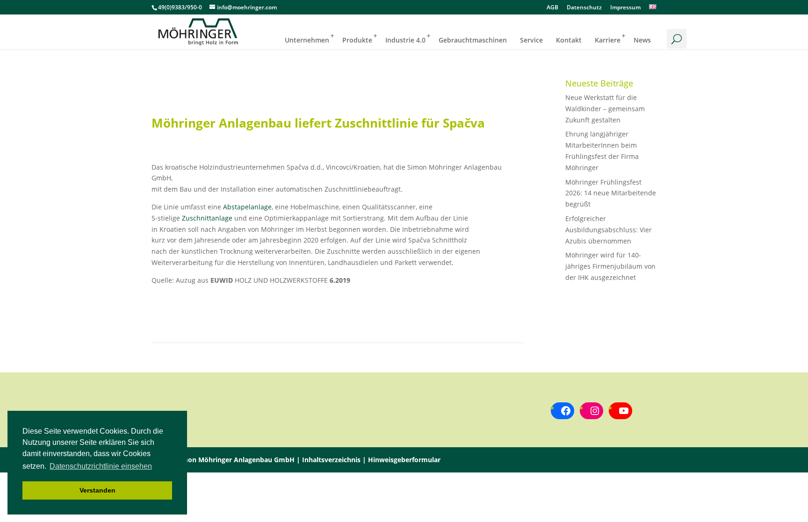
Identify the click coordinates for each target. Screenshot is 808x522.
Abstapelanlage (247, 206)
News (642, 40)
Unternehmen (307, 40)
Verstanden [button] (97, 490)
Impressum (625, 8)
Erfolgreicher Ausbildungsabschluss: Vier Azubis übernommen (608, 229)
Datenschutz (584, 8)
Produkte (357, 40)
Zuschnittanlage (207, 218)
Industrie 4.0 (405, 40)
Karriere (607, 40)
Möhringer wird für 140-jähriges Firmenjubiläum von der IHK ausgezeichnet (610, 266)
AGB (552, 8)
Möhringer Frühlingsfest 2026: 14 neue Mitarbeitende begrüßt (610, 193)
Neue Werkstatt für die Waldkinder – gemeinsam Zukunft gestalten (605, 108)
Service (531, 40)
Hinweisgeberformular (404, 459)
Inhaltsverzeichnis (331, 459)
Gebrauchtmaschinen (473, 40)
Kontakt (569, 40)
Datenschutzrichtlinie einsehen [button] (101, 466)
